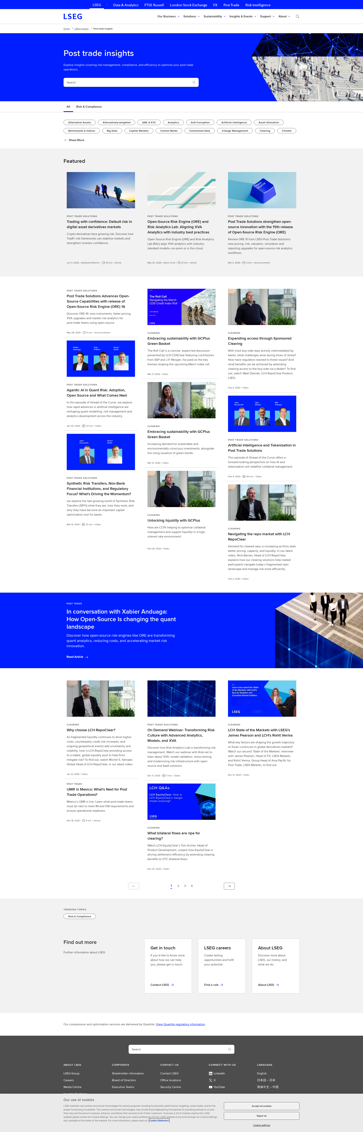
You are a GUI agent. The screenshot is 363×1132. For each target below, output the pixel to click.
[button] (171, 886)
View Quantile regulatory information (180, 1024)
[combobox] (126, 82)
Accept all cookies (261, 1106)
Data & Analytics (125, 5)
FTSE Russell (154, 5)
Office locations (170, 1080)
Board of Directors (124, 1080)
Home (67, 28)
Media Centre (72, 1087)
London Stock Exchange (188, 5)
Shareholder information (128, 1073)
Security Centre (170, 1087)
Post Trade (231, 5)
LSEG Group (71, 1073)
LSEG (97, 5)
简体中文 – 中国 (267, 1087)
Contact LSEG (169, 1073)
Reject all (262, 1116)
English (262, 1073)
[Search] (297, 16)
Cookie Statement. (159, 1120)
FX (215, 5)
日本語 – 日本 (266, 1080)
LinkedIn (219, 1073)
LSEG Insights (81, 28)
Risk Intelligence (258, 5)
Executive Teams (123, 1087)
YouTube (219, 1087)
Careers (69, 1080)
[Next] (229, 886)
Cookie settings (261, 1125)
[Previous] (133, 886)
